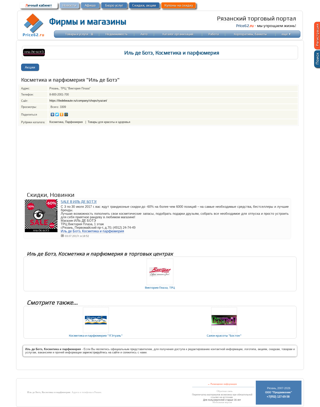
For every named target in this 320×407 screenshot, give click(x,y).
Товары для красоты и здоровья (109, 122)
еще (286, 34)
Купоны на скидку (178, 5)
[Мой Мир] (66, 114)
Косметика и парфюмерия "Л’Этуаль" (96, 335)
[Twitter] (57, 114)
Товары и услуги (76, 34)
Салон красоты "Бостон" (224, 335)
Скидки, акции (144, 5)
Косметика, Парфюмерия (66, 122)
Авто (144, 34)
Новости (69, 5)
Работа (214, 34)
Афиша (90, 5)
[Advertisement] (149, 156)
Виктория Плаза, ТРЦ (160, 287)
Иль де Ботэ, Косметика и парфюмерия (92, 231)
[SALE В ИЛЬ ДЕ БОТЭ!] (41, 231)
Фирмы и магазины (87, 21)
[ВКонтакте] (52, 114)
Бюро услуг (114, 5)
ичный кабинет (38, 5)
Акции (30, 67)
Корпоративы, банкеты (250, 34)
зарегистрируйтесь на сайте (101, 352)
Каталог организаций (178, 34)
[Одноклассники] (61, 114)
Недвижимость (117, 34)
